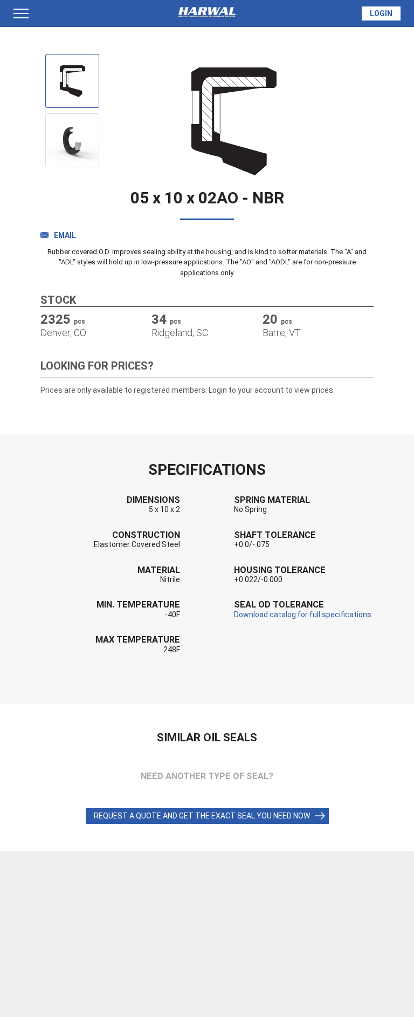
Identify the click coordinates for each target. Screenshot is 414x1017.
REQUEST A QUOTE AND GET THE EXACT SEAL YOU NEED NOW (202, 815)
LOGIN (381, 13)
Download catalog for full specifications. (303, 614)
